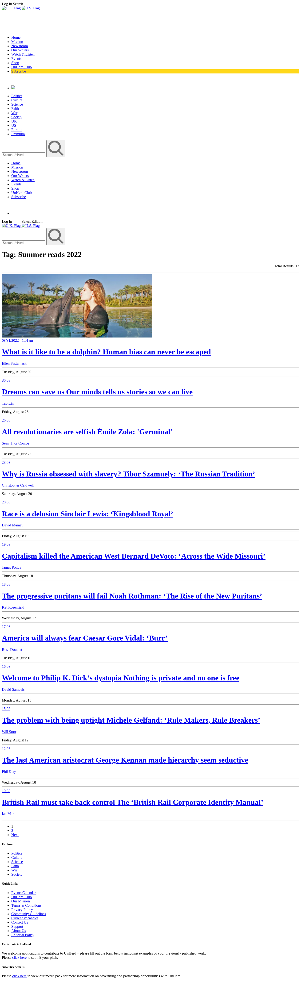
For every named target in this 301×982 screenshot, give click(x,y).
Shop (15, 63)
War (14, 113)
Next (15, 835)
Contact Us (19, 922)
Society (16, 117)
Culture (16, 100)
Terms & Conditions (26, 905)
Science (17, 104)
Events (16, 59)
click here (19, 957)
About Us (18, 931)
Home (15, 37)
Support (17, 926)
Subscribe (18, 71)
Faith (15, 109)
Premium (18, 134)
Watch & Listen (23, 54)
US (13, 125)
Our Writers (20, 50)
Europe (16, 130)
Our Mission (20, 901)
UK (14, 121)
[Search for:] (24, 155)
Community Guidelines (28, 914)
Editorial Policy (22, 935)
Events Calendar (23, 893)
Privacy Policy (22, 910)
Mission (17, 42)
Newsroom (19, 46)
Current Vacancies (24, 918)
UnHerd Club (21, 67)
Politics (16, 96)
